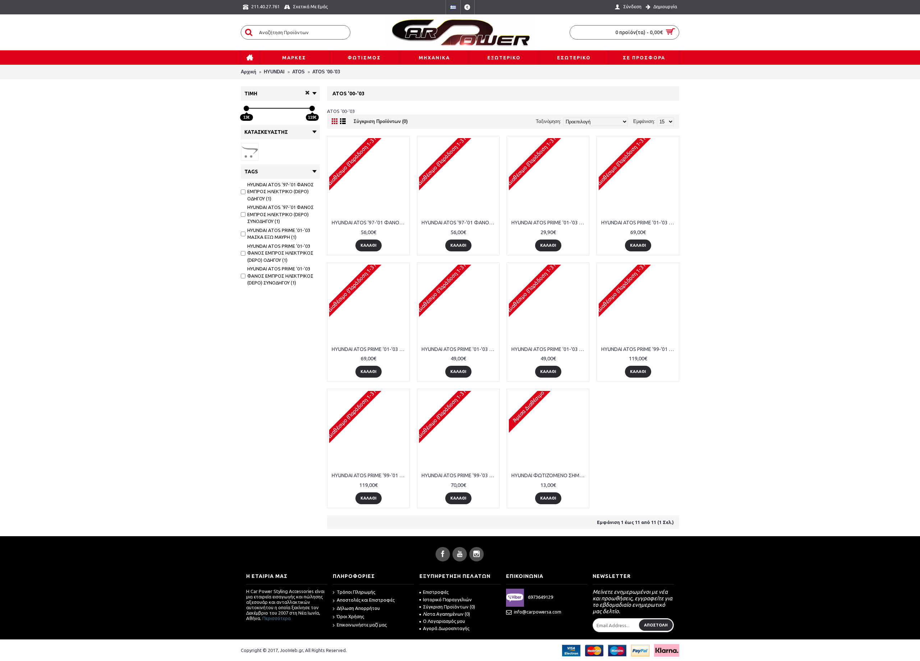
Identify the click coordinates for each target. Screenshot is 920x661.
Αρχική (248, 71)
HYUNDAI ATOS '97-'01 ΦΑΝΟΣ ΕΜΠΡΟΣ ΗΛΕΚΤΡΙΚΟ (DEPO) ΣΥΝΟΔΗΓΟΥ (459, 222)
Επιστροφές (435, 591)
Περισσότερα (276, 618)
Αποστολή (656, 625)
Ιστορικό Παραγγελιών (447, 599)
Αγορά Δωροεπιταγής (446, 628)
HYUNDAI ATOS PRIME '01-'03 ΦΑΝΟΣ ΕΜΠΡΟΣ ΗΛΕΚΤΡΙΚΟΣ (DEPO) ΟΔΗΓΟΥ (639, 222)
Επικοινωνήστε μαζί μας (362, 624)
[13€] (246, 108)
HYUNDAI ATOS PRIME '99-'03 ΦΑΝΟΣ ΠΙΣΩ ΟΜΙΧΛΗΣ (459, 475)
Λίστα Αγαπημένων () (446, 613)
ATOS (298, 71)
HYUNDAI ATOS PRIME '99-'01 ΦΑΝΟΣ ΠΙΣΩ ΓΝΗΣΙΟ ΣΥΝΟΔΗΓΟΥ (370, 475)
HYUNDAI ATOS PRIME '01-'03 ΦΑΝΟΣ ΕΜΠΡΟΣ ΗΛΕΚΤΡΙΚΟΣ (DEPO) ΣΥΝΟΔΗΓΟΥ (370, 349)
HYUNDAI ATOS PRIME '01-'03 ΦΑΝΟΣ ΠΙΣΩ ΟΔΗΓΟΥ (459, 349)
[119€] (312, 108)
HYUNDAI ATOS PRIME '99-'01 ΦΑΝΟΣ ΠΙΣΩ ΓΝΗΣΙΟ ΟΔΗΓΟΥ (639, 349)
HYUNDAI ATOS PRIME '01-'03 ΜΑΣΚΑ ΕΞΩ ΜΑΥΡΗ (549, 222)
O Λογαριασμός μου (444, 621)
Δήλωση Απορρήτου (358, 608)
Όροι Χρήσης (350, 616)
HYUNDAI (274, 71)
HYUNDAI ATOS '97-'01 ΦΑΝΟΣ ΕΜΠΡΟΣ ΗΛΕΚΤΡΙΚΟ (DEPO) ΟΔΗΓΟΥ (370, 222)
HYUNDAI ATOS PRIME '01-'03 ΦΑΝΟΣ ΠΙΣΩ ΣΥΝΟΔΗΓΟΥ (549, 349)
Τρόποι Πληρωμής (356, 591)
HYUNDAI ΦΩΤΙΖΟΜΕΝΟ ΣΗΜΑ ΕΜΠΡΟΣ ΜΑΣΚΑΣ (549, 475)
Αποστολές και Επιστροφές (366, 599)
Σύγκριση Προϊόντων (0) (381, 121)
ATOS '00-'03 (326, 71)
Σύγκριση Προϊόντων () (449, 606)
